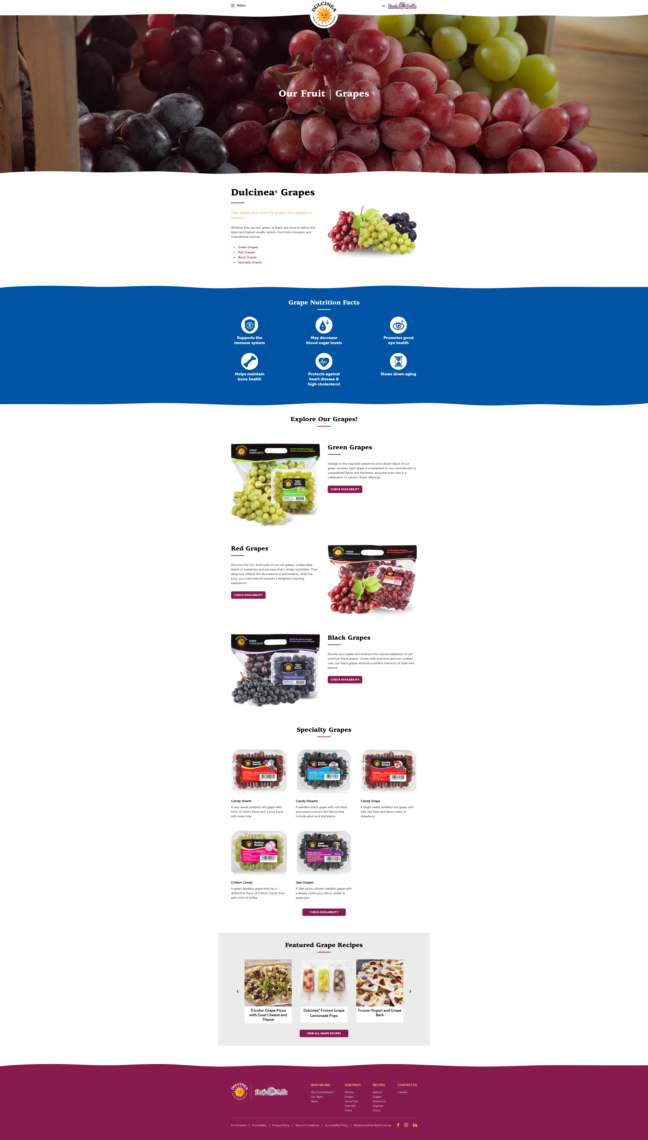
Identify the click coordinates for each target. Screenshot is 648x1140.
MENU (241, 5)
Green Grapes (248, 247)
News (314, 1101)
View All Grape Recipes (324, 1033)
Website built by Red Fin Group (372, 1125)
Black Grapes (247, 257)
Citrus (348, 1110)
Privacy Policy (280, 1125)
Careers (402, 1092)
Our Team (317, 1096)
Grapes (349, 1096)
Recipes (379, 1085)
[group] (268, 991)
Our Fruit (353, 1085)
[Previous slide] (238, 991)
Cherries (350, 1105)
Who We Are (320, 1085)
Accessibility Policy (336, 1125)
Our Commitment (322, 1092)
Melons (349, 1092)
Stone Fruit (351, 1101)
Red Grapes (246, 252)
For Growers (238, 1125)
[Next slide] (410, 991)
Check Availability (345, 489)
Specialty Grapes (250, 262)
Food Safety (259, 1125)
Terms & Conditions (307, 1125)
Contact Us (407, 1085)
